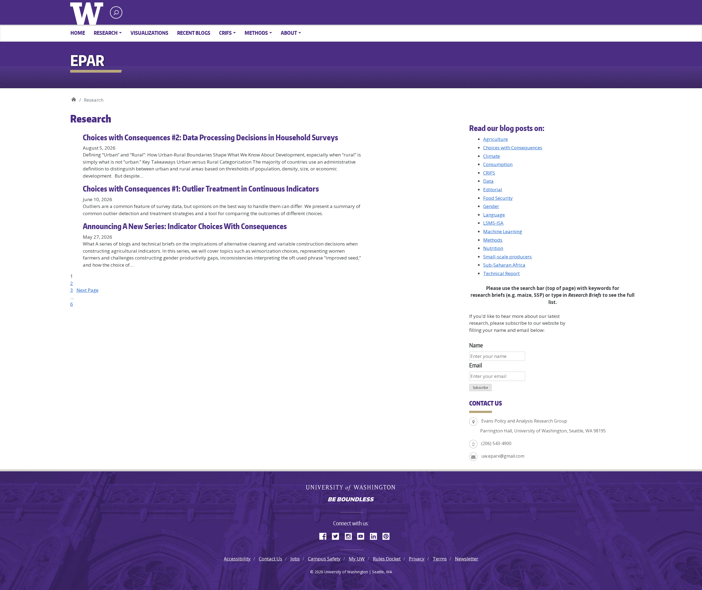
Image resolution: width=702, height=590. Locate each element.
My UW (357, 558)
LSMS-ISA (493, 223)
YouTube (363, 535)
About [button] (289, 32)
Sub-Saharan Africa (504, 265)
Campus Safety (324, 558)
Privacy (416, 558)
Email (475, 365)
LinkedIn (375, 535)
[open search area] (116, 12)
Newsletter (466, 558)
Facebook (325, 535)
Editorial (492, 189)
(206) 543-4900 (496, 443)
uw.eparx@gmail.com (502, 456)
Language (494, 215)
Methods (492, 240)
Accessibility (237, 558)
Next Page (87, 290)
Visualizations (149, 32)
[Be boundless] (351, 500)
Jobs (295, 558)
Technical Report (501, 273)
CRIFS (489, 173)
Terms (440, 558)
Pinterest (388, 535)
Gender (491, 206)
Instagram (350, 535)
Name (476, 345)
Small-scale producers (507, 256)
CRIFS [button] (225, 32)
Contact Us (270, 558)
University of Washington (88, 12)
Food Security (498, 198)
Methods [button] (256, 32)
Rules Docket (387, 558)
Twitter (337, 535)
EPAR (73, 98)
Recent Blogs (193, 32)
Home (77, 32)
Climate (491, 156)
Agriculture (495, 139)
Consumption (498, 164)
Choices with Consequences (512, 147)
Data (488, 181)
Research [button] (106, 32)
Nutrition (493, 248)
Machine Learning (502, 231)
